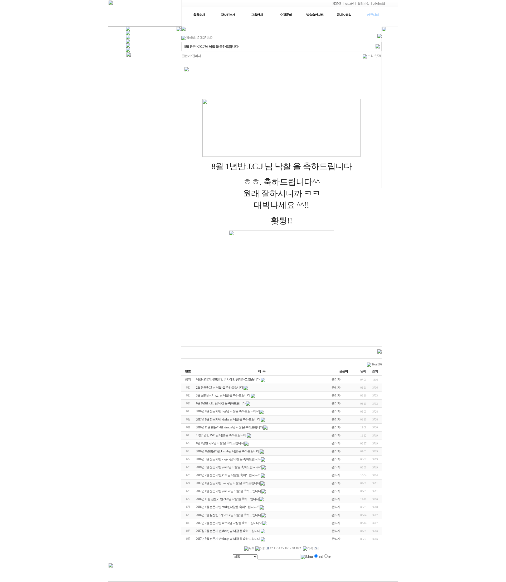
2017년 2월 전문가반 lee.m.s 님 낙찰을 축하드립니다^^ (229, 523)
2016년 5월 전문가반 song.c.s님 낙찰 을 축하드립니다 (228, 459)
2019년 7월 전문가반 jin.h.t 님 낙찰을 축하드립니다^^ (228, 475)
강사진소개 (228, 15)
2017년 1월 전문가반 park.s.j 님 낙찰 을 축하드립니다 (228, 483)
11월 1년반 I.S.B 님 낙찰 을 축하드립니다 (221, 435)
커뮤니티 (373, 15)
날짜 (363, 371)
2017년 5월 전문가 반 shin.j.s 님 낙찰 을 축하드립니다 (228, 539)
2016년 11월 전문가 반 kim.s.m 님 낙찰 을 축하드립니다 (229, 427)
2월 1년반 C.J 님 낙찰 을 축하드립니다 (219, 387)
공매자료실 (344, 15)
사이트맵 (379, 4)
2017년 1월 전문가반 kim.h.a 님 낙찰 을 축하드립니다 (228, 419)
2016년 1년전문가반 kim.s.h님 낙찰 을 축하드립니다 (227, 451)
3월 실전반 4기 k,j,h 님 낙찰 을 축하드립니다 (223, 395)
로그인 (349, 4)
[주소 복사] (378, 46)
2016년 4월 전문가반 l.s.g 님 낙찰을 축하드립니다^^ (227, 411)
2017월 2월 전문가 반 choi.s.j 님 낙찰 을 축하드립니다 (228, 531)
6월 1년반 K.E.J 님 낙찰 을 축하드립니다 (220, 403)
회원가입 (363, 4)
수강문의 (286, 15)
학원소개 (199, 15)
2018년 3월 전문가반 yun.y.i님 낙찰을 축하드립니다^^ (228, 467)
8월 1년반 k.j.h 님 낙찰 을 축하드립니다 (220, 443)
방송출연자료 (315, 15)
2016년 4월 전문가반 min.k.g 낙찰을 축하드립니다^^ (227, 507)
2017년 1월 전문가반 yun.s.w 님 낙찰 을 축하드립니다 (228, 491)
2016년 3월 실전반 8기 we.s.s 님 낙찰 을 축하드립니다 (228, 515)
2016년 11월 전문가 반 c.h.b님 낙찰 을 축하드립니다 (227, 499)
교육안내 (257, 15)
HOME (337, 4)
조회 (375, 371)
